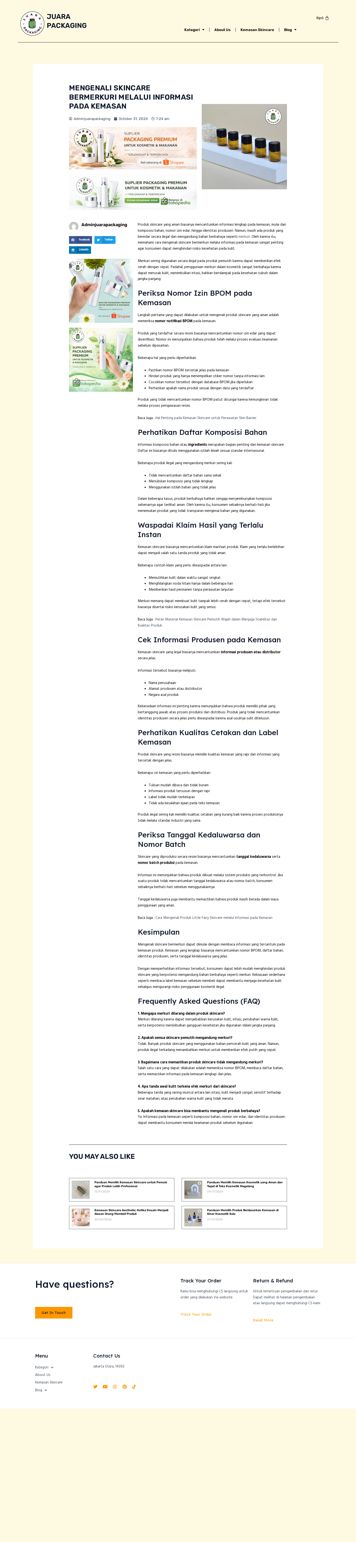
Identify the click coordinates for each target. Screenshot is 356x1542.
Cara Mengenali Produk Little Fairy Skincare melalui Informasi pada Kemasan (213, 918)
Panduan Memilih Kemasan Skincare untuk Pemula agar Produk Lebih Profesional (130, 1184)
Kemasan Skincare (257, 30)
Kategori (192, 30)
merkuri (244, 237)
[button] (80, 240)
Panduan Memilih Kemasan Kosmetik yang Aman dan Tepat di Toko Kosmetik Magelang (245, 1184)
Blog (288, 30)
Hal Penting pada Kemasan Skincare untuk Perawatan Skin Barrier (205, 418)
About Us (222, 30)
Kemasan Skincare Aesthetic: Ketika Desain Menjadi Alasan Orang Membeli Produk (131, 1212)
